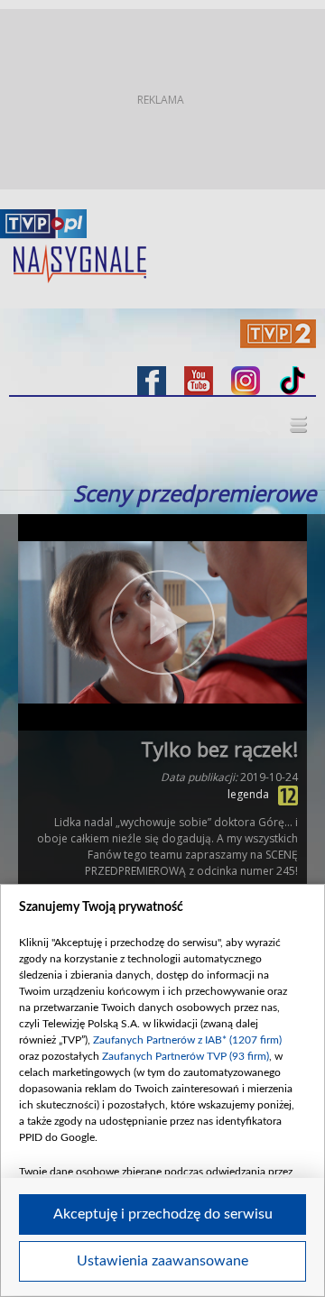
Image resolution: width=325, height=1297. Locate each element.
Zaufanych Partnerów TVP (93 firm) (185, 1056)
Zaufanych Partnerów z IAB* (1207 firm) (187, 1040)
